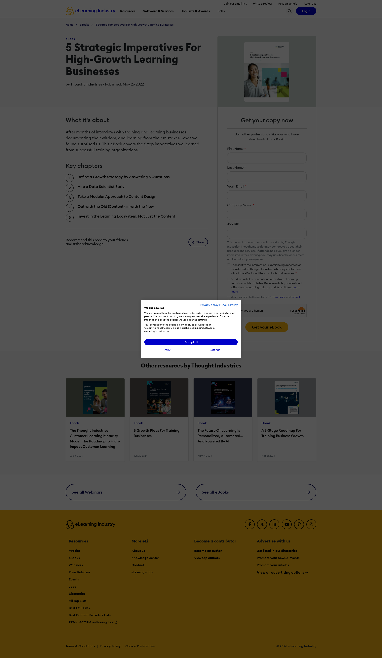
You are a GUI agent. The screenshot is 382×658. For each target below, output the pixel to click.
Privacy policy (209, 305)
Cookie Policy (229, 305)
